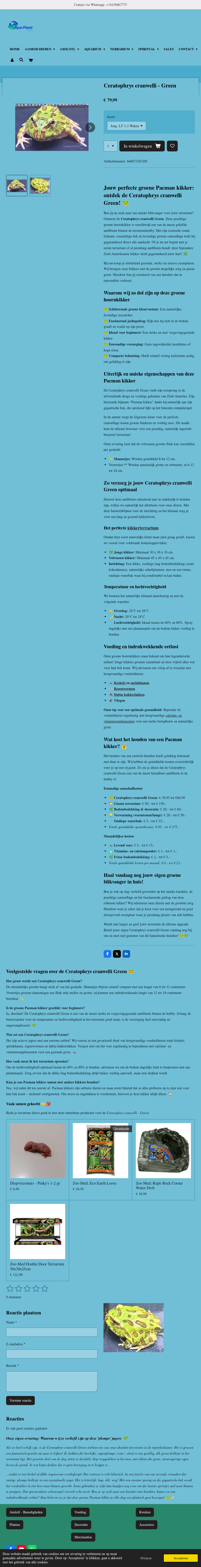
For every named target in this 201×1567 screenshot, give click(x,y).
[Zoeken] (21, 59)
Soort (111, 116)
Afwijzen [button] (145, 1558)
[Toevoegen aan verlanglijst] (172, 146)
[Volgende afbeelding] (90, 127)
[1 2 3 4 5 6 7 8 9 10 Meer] (110, 146)
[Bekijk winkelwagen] (30, 60)
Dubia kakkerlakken (129, 694)
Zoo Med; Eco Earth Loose (94, 1183)
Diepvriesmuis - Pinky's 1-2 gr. (35, 1183)
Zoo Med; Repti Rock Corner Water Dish (159, 1185)
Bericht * (12, 1365)
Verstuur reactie (20, 1400)
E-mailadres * (15, 1344)
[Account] (12, 60)
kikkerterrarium (143, 528)
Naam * (11, 1322)
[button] (16, 185)
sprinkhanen (140, 682)
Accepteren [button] (181, 1558)
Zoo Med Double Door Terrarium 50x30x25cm (37, 1266)
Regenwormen (124, 688)
